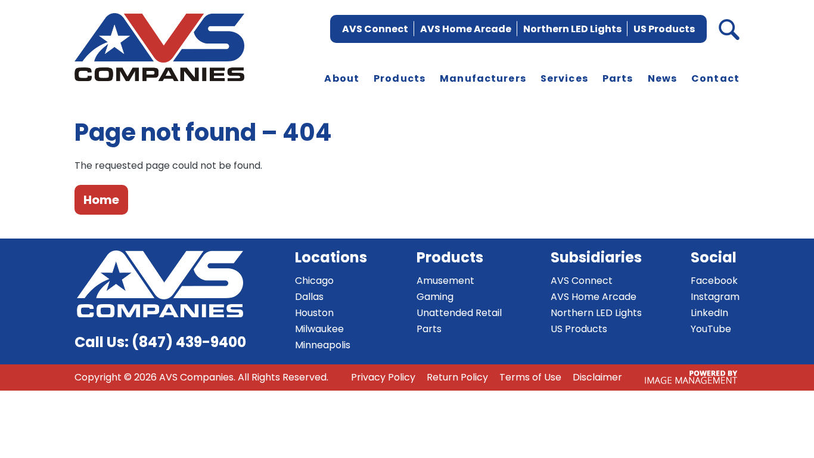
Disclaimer (597, 377)
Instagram (715, 297)
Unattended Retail (459, 313)
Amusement (445, 280)
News (663, 78)
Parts (617, 78)
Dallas (309, 297)
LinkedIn (709, 313)
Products (399, 78)
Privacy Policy (383, 377)
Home (101, 199)
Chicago (314, 280)
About (341, 78)
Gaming (435, 297)
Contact (715, 78)
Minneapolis (322, 345)
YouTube (711, 329)
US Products (664, 29)
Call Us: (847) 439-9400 (160, 342)
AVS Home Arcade (465, 29)
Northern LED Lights (572, 29)
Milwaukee (319, 329)
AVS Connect (375, 29)
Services (564, 78)
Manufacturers (483, 78)
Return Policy (457, 377)
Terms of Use (530, 377)
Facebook (714, 280)
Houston (314, 313)
